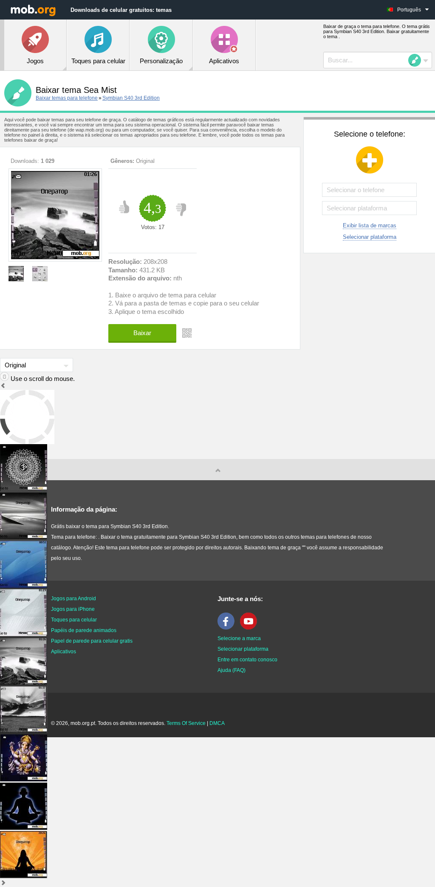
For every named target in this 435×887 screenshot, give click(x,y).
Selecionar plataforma (369, 237)
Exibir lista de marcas (369, 225)
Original (145, 161)
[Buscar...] (417, 60)
